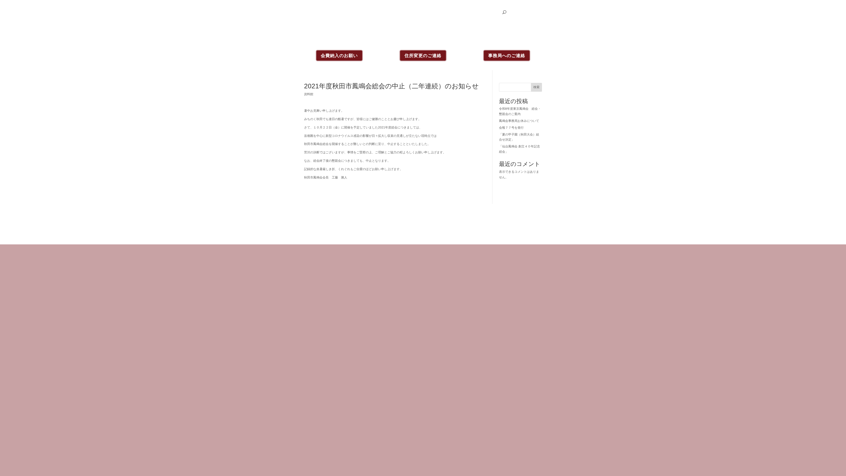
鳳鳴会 (442, 12)
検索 (536, 87)
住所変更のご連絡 (423, 55)
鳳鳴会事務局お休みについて (519, 121)
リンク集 (494, 12)
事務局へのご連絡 (506, 55)
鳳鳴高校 (477, 12)
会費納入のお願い (339, 55)
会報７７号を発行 (511, 127)
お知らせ (427, 12)
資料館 (461, 12)
